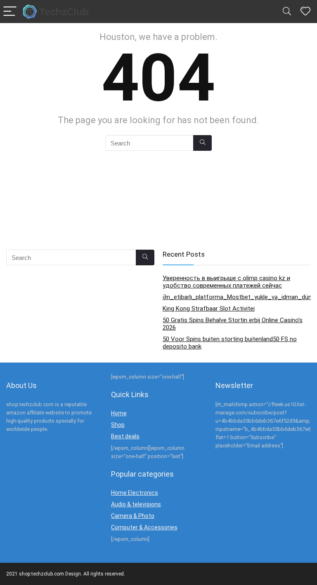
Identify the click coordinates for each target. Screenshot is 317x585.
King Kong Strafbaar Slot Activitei (209, 308)
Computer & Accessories (144, 527)
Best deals (125, 436)
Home (119, 413)
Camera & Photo (132, 515)
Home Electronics (134, 492)
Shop (118, 424)
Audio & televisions (136, 504)
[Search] (287, 12)
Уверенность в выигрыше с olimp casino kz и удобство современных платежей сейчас (226, 281)
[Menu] (10, 12)
